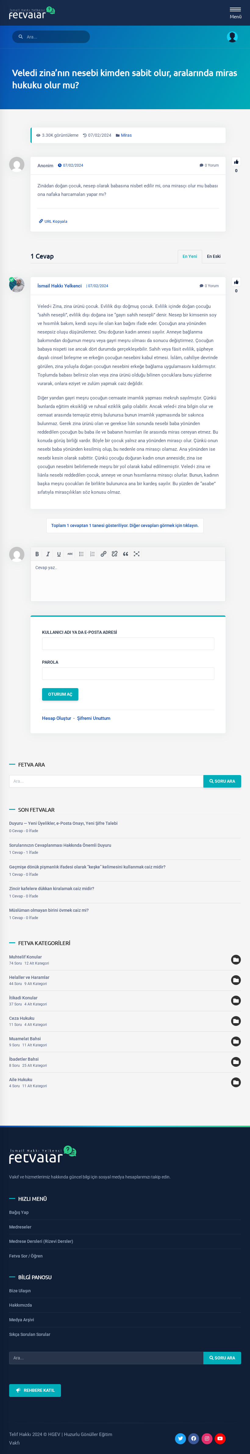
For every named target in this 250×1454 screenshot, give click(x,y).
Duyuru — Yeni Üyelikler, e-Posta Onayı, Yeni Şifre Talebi (63, 823)
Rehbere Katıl (39, 1390)
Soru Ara (224, 781)
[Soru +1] (236, 161)
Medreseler (20, 1227)
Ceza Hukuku (21, 1018)
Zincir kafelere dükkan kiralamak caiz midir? (51, 888)
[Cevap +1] (236, 281)
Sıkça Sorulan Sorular (29, 1334)
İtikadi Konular (23, 997)
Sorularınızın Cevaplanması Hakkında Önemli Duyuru (60, 845)
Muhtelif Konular (25, 956)
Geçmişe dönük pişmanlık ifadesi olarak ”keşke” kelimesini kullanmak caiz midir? (87, 866)
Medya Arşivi (21, 1319)
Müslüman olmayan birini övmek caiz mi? (49, 910)
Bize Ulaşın (20, 1290)
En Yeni (190, 256)
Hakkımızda (20, 1305)
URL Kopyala (56, 221)
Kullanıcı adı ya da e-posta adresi (79, 632)
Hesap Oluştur (56, 718)
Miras (126, 135)
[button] (230, 37)
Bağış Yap (19, 1212)
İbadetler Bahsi (24, 1059)
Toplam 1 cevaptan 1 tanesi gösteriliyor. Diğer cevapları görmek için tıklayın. (125, 525)
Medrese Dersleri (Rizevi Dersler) (41, 1241)
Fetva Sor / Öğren (26, 1256)
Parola (50, 662)
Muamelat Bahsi (25, 1038)
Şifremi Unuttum (93, 718)
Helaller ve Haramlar (29, 977)
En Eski (214, 256)
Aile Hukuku (20, 1079)
